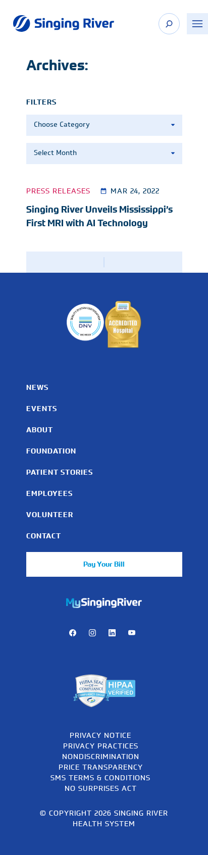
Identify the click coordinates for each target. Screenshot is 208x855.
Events (41, 408)
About (39, 429)
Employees (49, 493)
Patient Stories (59, 472)
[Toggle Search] (169, 23)
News (37, 387)
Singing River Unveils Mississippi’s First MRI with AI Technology (99, 216)
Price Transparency (101, 767)
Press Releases (58, 190)
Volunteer (49, 514)
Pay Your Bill (104, 564)
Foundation (51, 451)
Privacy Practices (100, 745)
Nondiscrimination (100, 756)
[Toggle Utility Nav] (197, 23)
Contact (43, 535)
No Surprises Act (101, 788)
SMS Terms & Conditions (100, 777)
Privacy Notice (100, 735)
